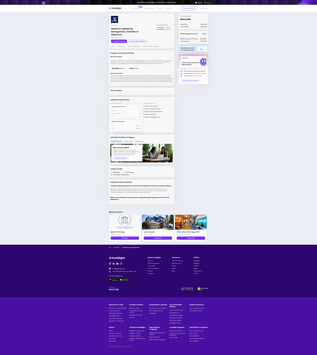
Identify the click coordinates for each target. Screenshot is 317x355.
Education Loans (149, 8)
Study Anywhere (135, 8)
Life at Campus (121, 46)
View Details (125, 238)
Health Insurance (139, 141)
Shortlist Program (119, 41)
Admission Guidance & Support (151, 46)
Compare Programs (121, 158)
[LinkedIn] (114, 263)
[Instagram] (110, 263)
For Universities (204, 8)
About (113, 46)
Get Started (202, 49)
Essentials (160, 8)
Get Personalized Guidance (137, 41)
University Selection (116, 141)
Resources (169, 8)
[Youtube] (117, 263)
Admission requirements (134, 46)
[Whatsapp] (121, 263)
